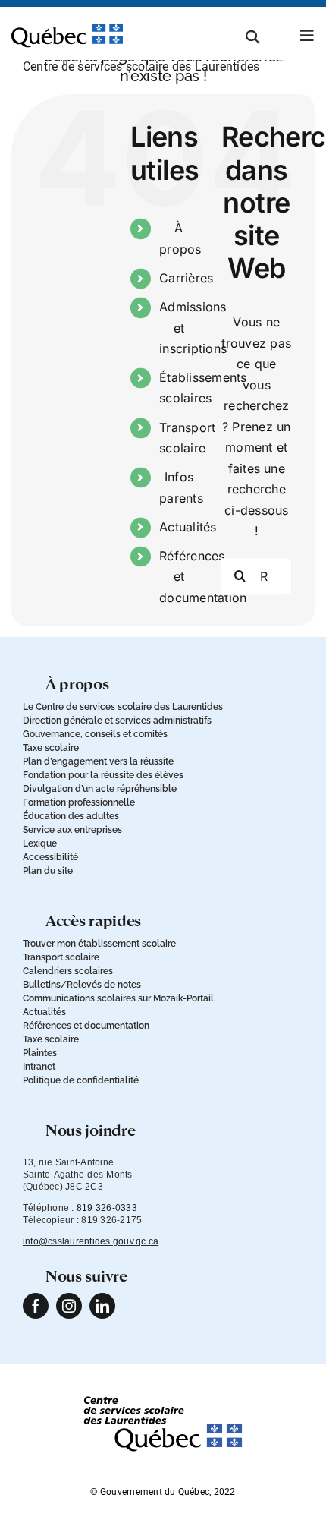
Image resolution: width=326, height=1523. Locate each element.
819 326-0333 (107, 1208)
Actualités (187, 526)
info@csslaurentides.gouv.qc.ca (90, 1241)
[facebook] (36, 1306)
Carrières (186, 277)
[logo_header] (67, 29)
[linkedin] (102, 1306)
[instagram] (69, 1306)
